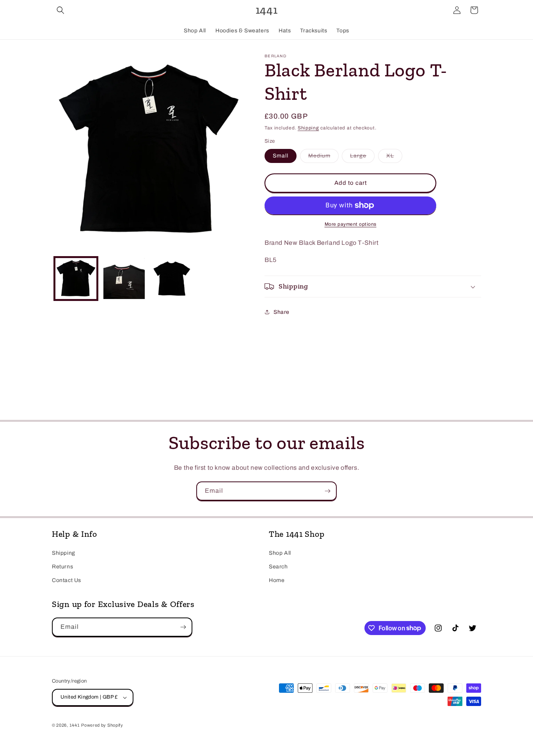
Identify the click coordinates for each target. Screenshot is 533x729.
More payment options (351, 224)
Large (362, 157)
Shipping (308, 128)
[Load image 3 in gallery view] (172, 279)
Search (278, 567)
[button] (60, 10)
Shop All (280, 553)
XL (394, 157)
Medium (323, 157)
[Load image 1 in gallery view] (76, 279)
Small (280, 156)
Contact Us (66, 580)
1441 (74, 725)
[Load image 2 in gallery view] (124, 279)
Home (276, 580)
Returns (62, 567)
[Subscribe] (327, 491)
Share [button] (282, 312)
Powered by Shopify (102, 725)
